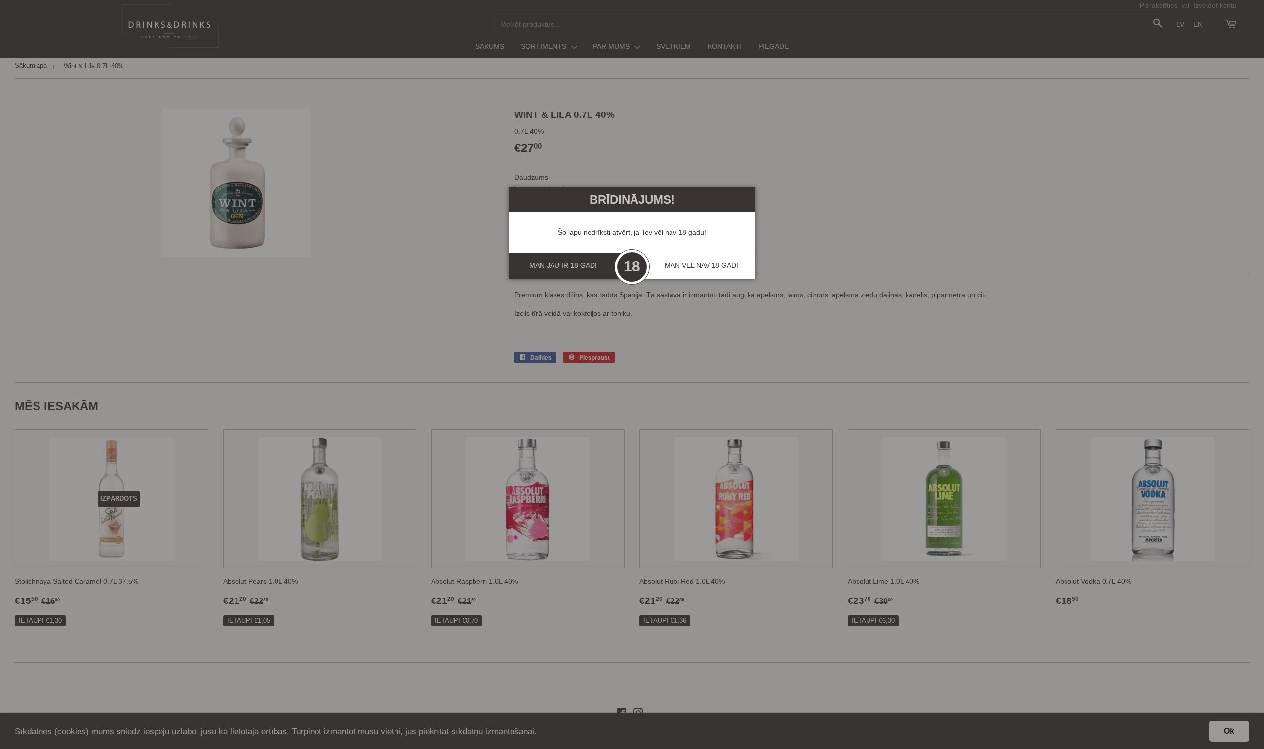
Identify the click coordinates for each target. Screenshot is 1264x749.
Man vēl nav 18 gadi (701, 265)
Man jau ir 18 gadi (563, 265)
